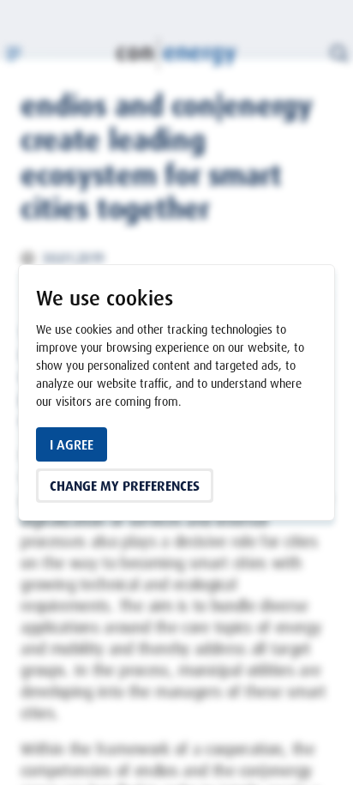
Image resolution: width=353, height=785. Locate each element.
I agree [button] (71, 444)
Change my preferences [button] (125, 485)
